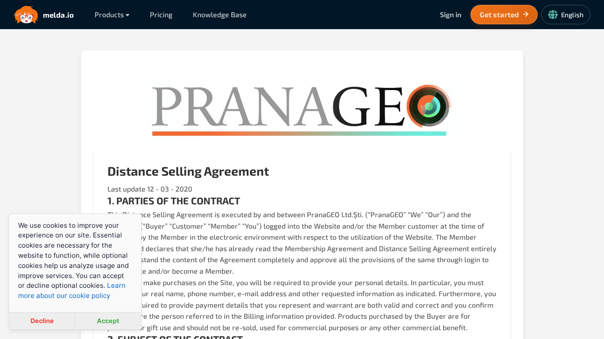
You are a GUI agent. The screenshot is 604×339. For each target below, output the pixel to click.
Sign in (451, 14)
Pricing (161, 14)
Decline (42, 320)
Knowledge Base (220, 14)
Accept (108, 320)
